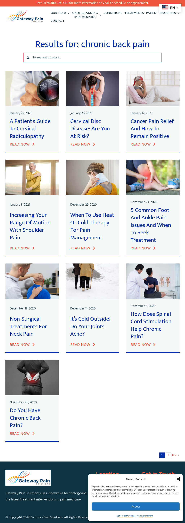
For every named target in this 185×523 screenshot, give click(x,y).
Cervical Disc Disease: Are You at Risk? (90, 129)
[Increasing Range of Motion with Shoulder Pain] (32, 161)
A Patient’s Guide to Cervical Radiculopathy (30, 129)
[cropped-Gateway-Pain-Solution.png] (24, 11)
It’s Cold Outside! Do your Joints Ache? (90, 326)
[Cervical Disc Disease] (92, 73)
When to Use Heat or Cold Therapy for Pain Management (92, 226)
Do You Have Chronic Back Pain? (25, 418)
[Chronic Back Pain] (32, 362)
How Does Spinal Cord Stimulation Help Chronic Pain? (151, 325)
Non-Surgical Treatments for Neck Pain (28, 326)
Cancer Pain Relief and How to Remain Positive (152, 129)
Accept (136, 506)
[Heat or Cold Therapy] (92, 161)
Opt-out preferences (126, 516)
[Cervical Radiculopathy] (32, 73)
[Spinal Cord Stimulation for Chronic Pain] (153, 265)
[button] (178, 479)
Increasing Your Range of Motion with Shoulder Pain (30, 226)
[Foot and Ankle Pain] (153, 161)
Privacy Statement (145, 516)
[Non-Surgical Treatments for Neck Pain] (32, 265)
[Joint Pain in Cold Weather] (92, 265)
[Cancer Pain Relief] (153, 73)
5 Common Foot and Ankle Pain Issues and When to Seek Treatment (151, 225)
